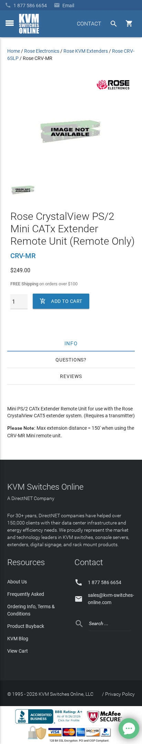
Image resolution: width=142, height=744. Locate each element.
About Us (17, 581)
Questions (69, 360)
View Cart (17, 651)
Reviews (71, 376)
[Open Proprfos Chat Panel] (129, 728)
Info (71, 343)
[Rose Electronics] (113, 89)
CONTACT (89, 23)
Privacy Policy (120, 694)
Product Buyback (25, 626)
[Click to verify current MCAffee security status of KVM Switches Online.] (106, 723)
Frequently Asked (25, 594)
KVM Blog (17, 638)
